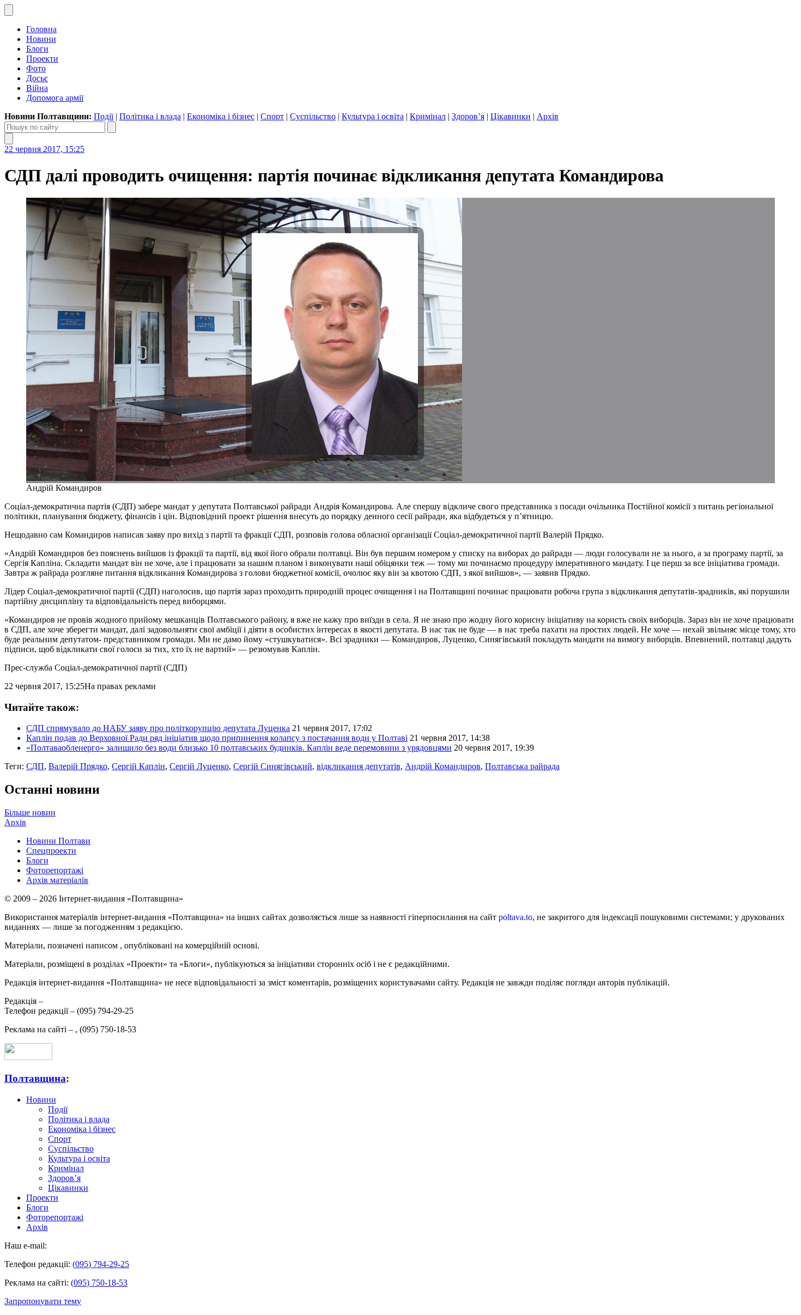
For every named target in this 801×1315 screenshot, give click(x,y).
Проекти (42, 58)
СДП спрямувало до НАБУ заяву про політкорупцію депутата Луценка (158, 728)
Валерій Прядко (77, 766)
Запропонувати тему (42, 1301)
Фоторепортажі (54, 870)
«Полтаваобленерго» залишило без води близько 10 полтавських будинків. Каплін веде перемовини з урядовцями (239, 747)
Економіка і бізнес (220, 116)
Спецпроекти (51, 850)
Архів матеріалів (57, 880)
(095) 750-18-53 (99, 1282)
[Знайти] (111, 127)
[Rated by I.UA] (28, 1057)
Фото (36, 68)
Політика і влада (150, 116)
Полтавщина (35, 1078)
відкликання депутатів (358, 766)
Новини (41, 39)
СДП (35, 766)
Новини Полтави (58, 840)
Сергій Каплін (138, 766)
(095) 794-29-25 (100, 1264)
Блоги (37, 48)
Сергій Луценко (199, 766)
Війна (37, 88)
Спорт (272, 116)
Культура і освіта (373, 116)
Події (103, 116)
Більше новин (30, 812)
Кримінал (428, 116)
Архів (548, 116)
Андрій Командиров (443, 766)
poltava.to (515, 917)
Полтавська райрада (522, 766)
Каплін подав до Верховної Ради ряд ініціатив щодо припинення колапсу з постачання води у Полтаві (217, 737)
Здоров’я (468, 116)
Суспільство (313, 116)
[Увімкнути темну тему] (8, 10)
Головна (41, 29)
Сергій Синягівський (272, 766)
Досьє (37, 78)
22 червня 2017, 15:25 (44, 149)
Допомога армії (54, 97)
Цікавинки (510, 116)
